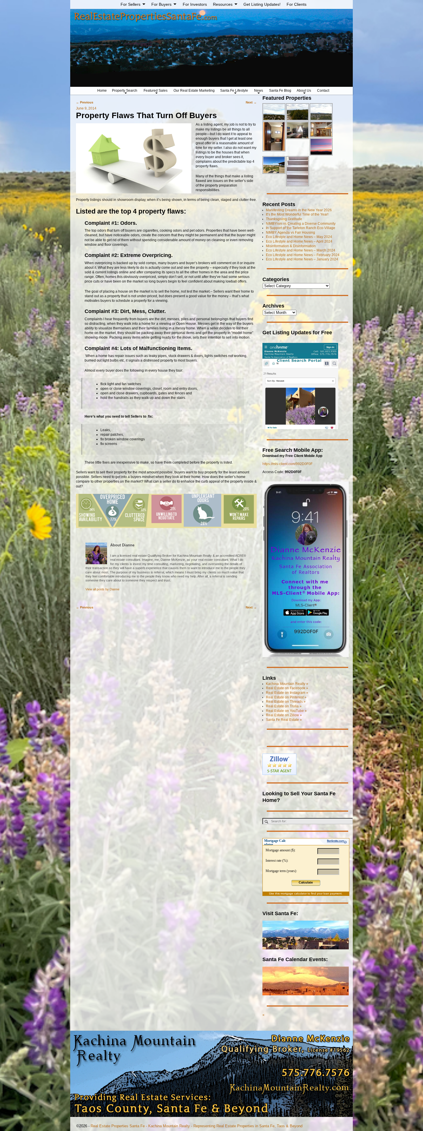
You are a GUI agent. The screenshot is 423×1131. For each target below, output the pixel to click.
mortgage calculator (294, 893)
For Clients (296, 4)
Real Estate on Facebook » (287, 688)
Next (251, 102)
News (258, 91)
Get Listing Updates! (262, 4)
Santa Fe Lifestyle (234, 91)
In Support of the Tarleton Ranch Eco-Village (300, 228)
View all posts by (102, 589)
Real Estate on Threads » (286, 702)
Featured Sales (155, 91)
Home (102, 91)
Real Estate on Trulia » (284, 706)
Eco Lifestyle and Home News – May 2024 (299, 237)
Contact (323, 91)
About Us (304, 91)
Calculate (306, 882)
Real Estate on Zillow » (284, 715)
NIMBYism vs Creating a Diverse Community (301, 224)
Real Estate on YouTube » (286, 711)
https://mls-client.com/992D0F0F (287, 464)
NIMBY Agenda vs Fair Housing (290, 233)
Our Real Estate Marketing (194, 91)
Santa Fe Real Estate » (284, 720)
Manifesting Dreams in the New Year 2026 (299, 210)
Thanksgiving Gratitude (284, 219)
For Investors (195, 4)
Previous (84, 102)
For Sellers (130, 4)
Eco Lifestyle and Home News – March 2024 (300, 250)
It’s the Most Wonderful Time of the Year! (297, 214)
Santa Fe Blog (280, 91)
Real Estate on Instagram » (287, 693)
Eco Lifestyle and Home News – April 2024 (299, 241)
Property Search (124, 91)
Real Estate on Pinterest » (286, 697)
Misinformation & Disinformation (291, 246)
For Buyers (161, 4)
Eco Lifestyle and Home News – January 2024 (302, 259)
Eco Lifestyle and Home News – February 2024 (303, 255)
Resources (223, 4)
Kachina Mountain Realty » (287, 684)
